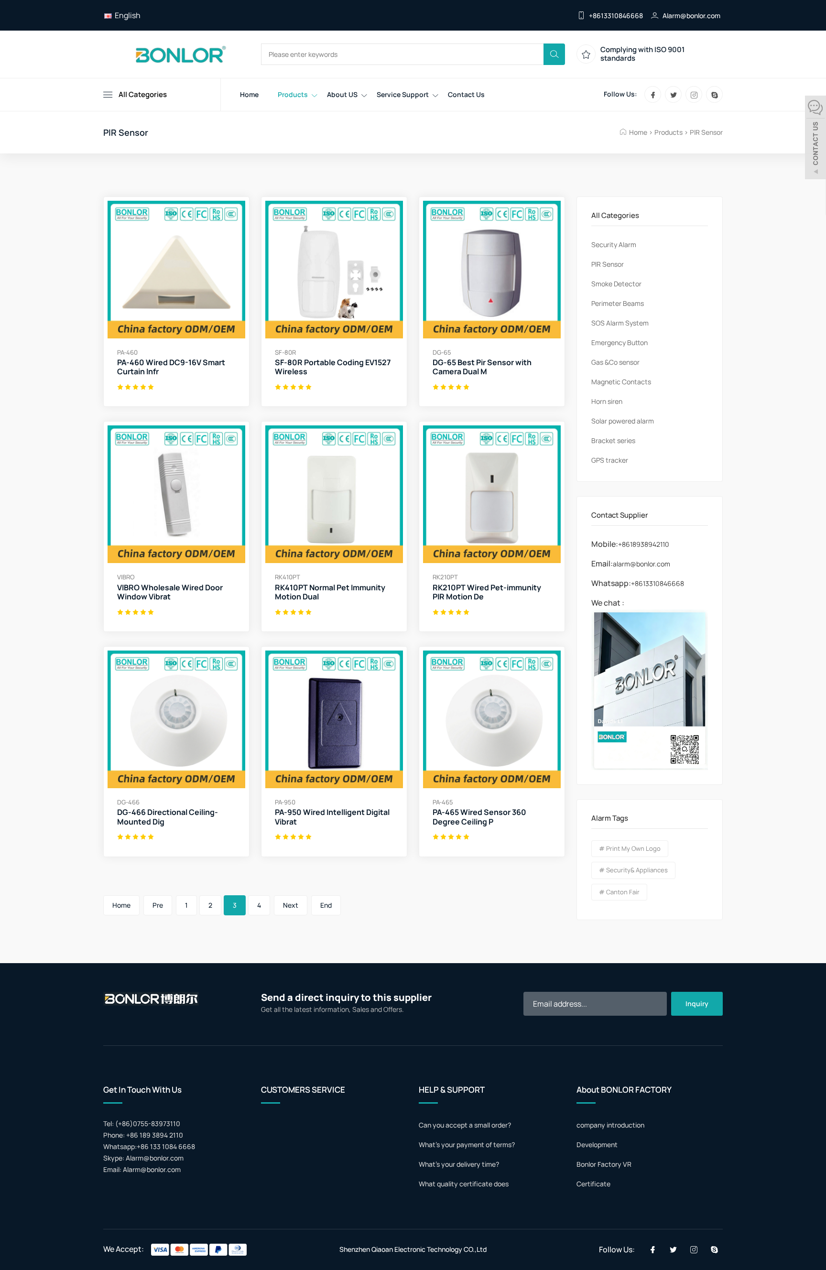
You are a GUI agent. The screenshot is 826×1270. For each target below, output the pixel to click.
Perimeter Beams (617, 303)
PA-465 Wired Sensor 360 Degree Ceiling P (479, 817)
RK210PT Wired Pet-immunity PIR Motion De (487, 592)
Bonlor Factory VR (603, 1164)
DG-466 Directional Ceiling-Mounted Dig (167, 817)
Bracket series (613, 440)
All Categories (143, 94)
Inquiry (696, 1003)
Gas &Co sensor (615, 362)
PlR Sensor (706, 132)
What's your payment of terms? (467, 1144)
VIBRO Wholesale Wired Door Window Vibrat (170, 592)
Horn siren (606, 401)
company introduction (610, 1124)
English (126, 15)
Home (249, 94)
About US (342, 94)
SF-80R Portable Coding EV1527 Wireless (333, 367)
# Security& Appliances (633, 870)
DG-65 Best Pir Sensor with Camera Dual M (482, 367)
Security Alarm (613, 244)
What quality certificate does (464, 1183)
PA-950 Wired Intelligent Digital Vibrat (332, 817)
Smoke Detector (616, 283)
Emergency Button (619, 342)
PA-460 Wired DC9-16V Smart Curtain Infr (171, 367)
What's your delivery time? (459, 1164)
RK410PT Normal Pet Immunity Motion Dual (330, 592)
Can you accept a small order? (465, 1124)
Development (597, 1144)
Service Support (403, 94)
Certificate (593, 1183)
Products (293, 94)
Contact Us (466, 94)
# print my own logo (630, 848)
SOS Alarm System (620, 322)
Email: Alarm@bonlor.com (142, 1169)
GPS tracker (609, 460)
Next (290, 905)
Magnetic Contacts (621, 381)
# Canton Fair (619, 892)
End (326, 905)
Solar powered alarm (622, 420)
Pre (157, 905)
